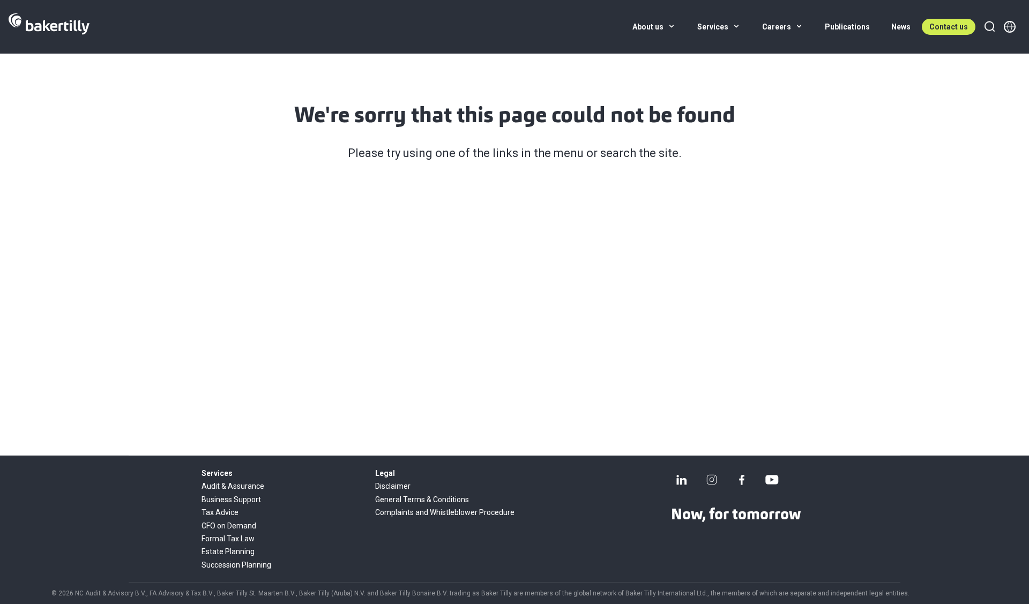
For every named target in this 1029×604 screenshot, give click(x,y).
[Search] (989, 26)
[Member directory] (1009, 26)
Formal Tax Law (228, 538)
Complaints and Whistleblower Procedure (444, 512)
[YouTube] (771, 479)
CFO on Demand (229, 525)
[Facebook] (741, 479)
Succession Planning (236, 565)
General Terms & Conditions (422, 499)
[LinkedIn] (681, 479)
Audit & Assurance (233, 486)
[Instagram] (711, 479)
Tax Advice (220, 512)
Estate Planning (228, 551)
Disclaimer (393, 486)
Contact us (948, 27)
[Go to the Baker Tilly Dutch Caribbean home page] (49, 27)
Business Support (231, 499)
